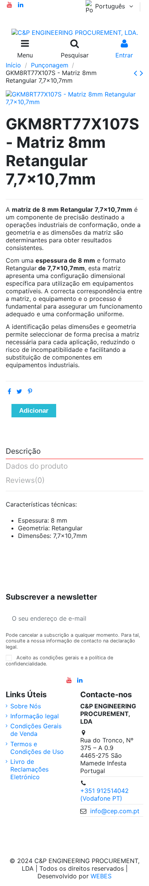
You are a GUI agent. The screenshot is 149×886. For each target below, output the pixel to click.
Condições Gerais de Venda (36, 729)
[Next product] (141, 72)
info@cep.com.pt (114, 811)
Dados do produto (37, 466)
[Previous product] (137, 72)
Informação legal (34, 716)
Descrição (23, 451)
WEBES (101, 876)
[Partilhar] (9, 391)
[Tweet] (19, 391)
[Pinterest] (30, 391)
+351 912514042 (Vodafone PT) (104, 794)
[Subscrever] (134, 618)
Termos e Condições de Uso (37, 747)
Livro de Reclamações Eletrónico (29, 769)
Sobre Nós (25, 706)
